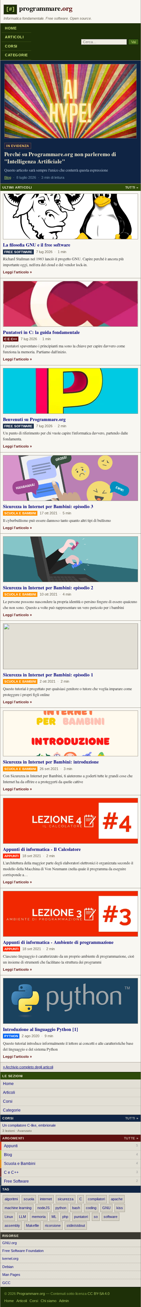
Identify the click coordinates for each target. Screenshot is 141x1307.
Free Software (71, 1181)
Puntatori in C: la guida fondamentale (41, 332)
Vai (133, 42)
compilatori (96, 1199)
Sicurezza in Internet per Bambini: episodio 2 (48, 587)
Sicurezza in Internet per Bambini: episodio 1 (48, 674)
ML (53, 1217)
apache (117, 1199)
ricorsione (53, 1225)
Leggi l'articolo (16, 272)
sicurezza (65, 1199)
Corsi (11, 46)
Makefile (32, 1225)
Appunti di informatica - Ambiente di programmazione (58, 942)
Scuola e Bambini (71, 1163)
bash (76, 1208)
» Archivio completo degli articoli (28, 1067)
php (65, 1217)
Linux (9, 1217)
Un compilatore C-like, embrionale (29, 1125)
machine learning (18, 1208)
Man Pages (11, 1275)
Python (11, 1036)
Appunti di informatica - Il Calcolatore (42, 849)
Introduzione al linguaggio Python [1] (40, 1029)
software (110, 1217)
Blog (71, 1154)
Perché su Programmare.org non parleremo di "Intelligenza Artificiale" (60, 157)
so (96, 1217)
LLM (22, 1217)
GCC (6, 1283)
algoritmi (11, 1199)
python (60, 1208)
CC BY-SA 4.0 (99, 1294)
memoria (39, 1217)
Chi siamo (48, 1301)
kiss (119, 1208)
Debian (7, 1267)
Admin (64, 1301)
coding (91, 1208)
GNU (106, 1208)
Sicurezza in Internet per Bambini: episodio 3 (48, 506)
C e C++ (71, 1172)
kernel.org (10, 1259)
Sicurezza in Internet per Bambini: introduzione (51, 761)
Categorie (16, 55)
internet (46, 1199)
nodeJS (43, 1208)
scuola (29, 1199)
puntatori (81, 1217)
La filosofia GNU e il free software (36, 244)
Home (10, 28)
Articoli (14, 37)
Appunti (71, 1146)
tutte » (131, 1138)
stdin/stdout (76, 1225)
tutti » (132, 1118)
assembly (12, 1225)
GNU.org (9, 1243)
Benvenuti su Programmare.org (34, 419)
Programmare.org (31, 1294)
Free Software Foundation (23, 1251)
